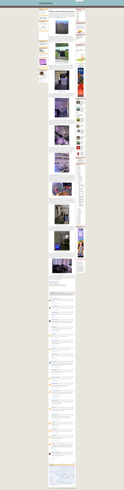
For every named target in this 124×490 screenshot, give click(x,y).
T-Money (67, 472)
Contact (52, 0)
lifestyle (62, 293)
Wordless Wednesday (62, 473)
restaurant (71, 482)
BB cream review (56, 466)
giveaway (63, 477)
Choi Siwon (57, 467)
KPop (58, 469)
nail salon (51, 294)
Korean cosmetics (71, 469)
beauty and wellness (55, 293)
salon (66, 294)
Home (40, 0)
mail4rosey (53, 361)
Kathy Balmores (53, 319)
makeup (60, 481)
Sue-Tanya (53, 429)
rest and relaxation (62, 294)
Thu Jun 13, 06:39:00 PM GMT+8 (55, 419)
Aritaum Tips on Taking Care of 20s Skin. (81, 191)
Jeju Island (54, 469)
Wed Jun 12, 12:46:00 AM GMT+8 (55, 303)
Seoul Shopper (59, 472)
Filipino (50, 468)
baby (69, 473)
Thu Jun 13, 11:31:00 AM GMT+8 (55, 374)
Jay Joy (52, 407)
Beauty (78, 12)
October (79, 178)
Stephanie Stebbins (54, 298)
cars (50, 476)
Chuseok (68, 467)
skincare (69, 294)
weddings (50, 484)
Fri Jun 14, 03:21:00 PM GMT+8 (55, 457)
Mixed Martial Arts (54, 471)
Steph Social (53, 312)
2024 (78, 168)
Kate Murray (53, 306)
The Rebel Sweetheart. (46, 3)
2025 (78, 167)
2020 (78, 173)
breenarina (53, 435)
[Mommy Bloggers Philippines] (81, 62)
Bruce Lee (52, 467)
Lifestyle (78, 17)
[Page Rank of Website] (43, 54)
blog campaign (69, 474)
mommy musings (68, 293)
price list (54, 177)
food (50, 477)
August (79, 181)
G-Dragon (54, 468)
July (78, 182)
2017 (78, 216)
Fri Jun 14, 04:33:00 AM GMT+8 (55, 440)
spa (71, 294)
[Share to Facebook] (62, 292)
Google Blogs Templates (73, 488)
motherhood (67, 481)
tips (61, 483)
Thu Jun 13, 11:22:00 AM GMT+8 (55, 367)
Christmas (63, 467)
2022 (78, 171)
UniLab (73, 472)
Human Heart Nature (69, 468)
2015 (78, 219)
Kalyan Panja (53, 340)
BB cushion (61, 466)
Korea (63, 469)
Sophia (52, 347)
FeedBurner (45, 28)
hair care (71, 477)
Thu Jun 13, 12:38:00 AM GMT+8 (55, 351)
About (43, 0)
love (54, 481)
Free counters (41, 65)
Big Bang (66, 466)
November (79, 177)
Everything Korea (79, 11)
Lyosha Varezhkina (54, 377)
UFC (69, 472)
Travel (77, 13)
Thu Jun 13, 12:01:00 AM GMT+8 (55, 345)
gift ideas (57, 477)
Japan (50, 469)
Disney (72, 467)
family (70, 476)
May (78, 208)
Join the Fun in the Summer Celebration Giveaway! (80, 115)
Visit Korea (52, 473)
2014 (78, 220)
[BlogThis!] (60, 292)
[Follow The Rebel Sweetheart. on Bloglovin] (43, 18)
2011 (78, 224)
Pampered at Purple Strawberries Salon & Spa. (81, 202)
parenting (56, 482)
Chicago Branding (66, 488)
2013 (78, 221)
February (79, 212)
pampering (54, 294)
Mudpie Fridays (53, 414)
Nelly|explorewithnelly (54, 452)
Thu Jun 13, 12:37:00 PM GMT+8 (55, 380)
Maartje (52, 334)
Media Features (48, 0)
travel (66, 483)
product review (58, 294)
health (60, 293)
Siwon (63, 472)
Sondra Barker (53, 354)
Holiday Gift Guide (60, 468)
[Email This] (59, 292)
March (79, 211)
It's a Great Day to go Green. (82, 142)
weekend (55, 484)
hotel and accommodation (66, 480)
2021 (78, 172)
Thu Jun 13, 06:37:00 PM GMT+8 (55, 412)
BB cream (50, 466)
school (50, 483)
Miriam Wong (53, 383)
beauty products (60, 474)
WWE (56, 473)
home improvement (56, 480)
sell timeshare (81, 269)
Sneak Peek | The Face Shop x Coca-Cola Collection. (82, 148)
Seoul (72, 471)
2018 (78, 215)
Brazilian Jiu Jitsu (71, 466)
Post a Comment (51, 459)
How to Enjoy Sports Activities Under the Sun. (81, 186)
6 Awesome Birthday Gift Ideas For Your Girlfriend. (81, 196)
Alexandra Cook (53, 400)
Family (78, 19)
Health (77, 18)
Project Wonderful (67, 471)
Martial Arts (78, 20)
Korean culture (61, 470)
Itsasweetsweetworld (54, 390)
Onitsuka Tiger (61, 471)
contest (59, 476)
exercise (65, 476)
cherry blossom (54, 476)
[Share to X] (61, 292)
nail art (73, 293)
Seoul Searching (52, 472)
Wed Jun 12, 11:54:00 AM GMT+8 (55, 324)
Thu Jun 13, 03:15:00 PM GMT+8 (55, 397)
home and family (70, 478)
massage (65, 293)
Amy (52, 422)
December (79, 176)
